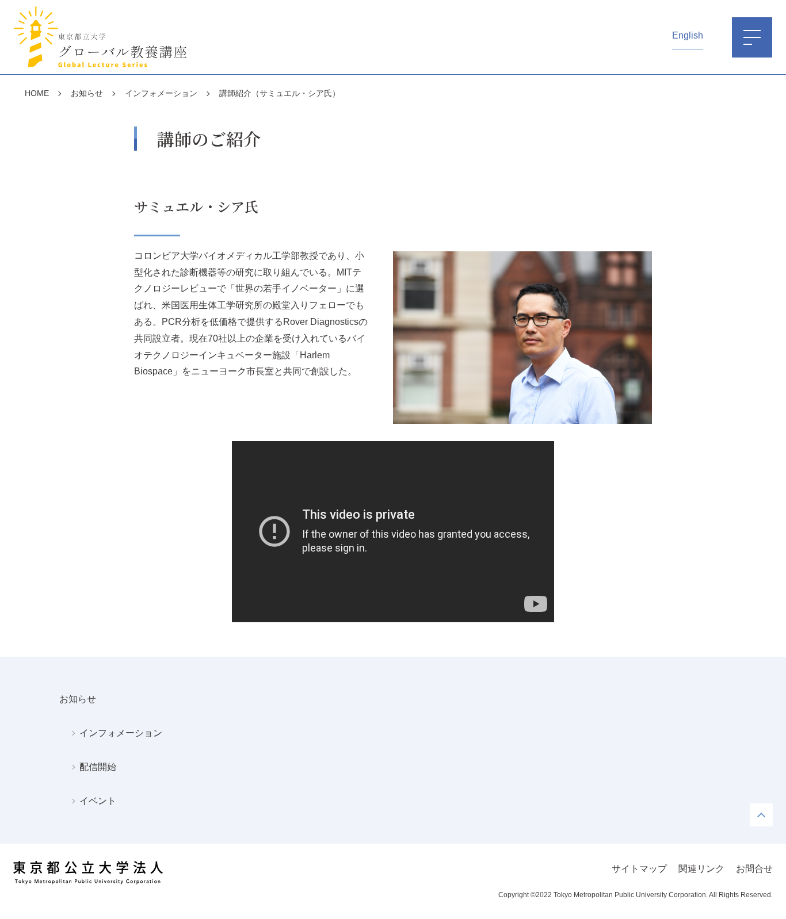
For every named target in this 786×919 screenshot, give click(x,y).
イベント (97, 801)
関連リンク (701, 869)
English (687, 35)
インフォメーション (120, 733)
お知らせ (77, 699)
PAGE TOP (761, 814)
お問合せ (754, 869)
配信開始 (97, 767)
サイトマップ (639, 869)
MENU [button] (752, 37)
